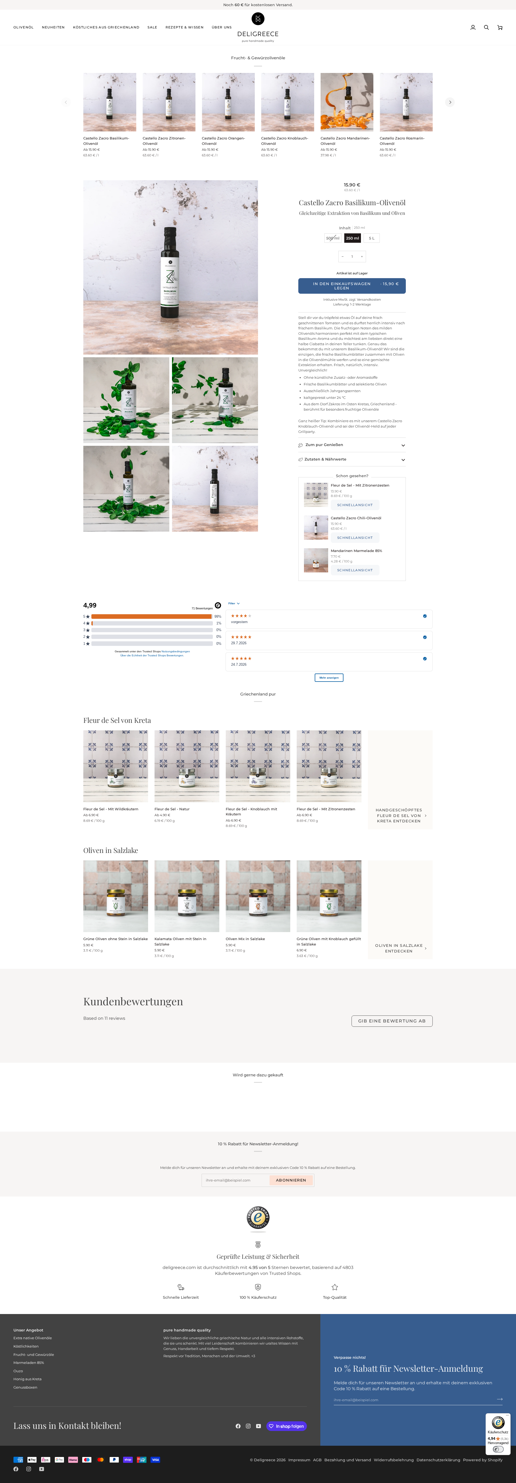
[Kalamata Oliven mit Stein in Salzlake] (187, 896)
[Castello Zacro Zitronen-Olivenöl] (169, 102)
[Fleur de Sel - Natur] (187, 766)
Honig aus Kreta (27, 1379)
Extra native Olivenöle (32, 1338)
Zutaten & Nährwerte (325, 459)
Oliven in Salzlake (110, 850)
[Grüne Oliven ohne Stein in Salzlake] (115, 896)
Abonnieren (291, 1180)
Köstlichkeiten (26, 1346)
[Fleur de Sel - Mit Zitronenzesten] (329, 766)
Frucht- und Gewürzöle (33, 1354)
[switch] (498, 1449)
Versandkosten (368, 299)
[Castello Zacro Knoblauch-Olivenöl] (287, 102)
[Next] (450, 102)
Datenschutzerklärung (438, 1460)
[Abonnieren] (498, 1399)
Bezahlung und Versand (347, 1460)
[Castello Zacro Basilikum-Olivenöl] (109, 102)
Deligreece (264, 1460)
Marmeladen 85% (28, 1362)
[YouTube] (258, 1426)
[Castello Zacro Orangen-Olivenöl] (228, 102)
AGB (317, 1460)
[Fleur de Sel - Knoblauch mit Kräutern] (258, 766)
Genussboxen (25, 1387)
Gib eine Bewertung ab (392, 1021)
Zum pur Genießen (323, 445)
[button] (25, 27)
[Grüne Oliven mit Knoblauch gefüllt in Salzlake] (329, 896)
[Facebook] (238, 1426)
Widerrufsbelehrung (394, 1460)
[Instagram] (248, 1426)
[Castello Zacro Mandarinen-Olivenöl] (347, 102)
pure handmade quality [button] (187, 1330)
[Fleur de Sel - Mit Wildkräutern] (115, 766)
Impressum (299, 1460)
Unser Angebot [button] (28, 1330)
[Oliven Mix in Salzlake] (258, 896)
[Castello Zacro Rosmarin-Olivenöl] (406, 102)
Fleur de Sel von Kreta (117, 720)
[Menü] (507, 1416)
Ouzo (18, 1371)
